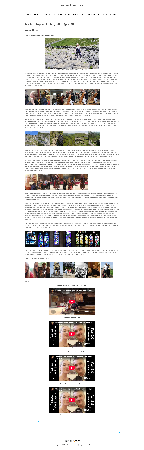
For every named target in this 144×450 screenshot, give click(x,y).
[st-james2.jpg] (56, 182)
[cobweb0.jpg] (31, 97)
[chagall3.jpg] (56, 239)
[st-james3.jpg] (69, 182)
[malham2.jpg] (69, 138)
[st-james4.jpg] (81, 182)
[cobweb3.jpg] (69, 97)
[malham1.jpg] (56, 138)
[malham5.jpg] (94, 138)
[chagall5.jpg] (81, 239)
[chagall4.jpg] (69, 239)
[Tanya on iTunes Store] (68, 440)
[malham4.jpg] (81, 138)
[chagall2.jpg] (44, 239)
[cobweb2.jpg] (56, 97)
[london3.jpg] (69, 270)
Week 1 (31, 422)
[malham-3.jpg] (31, 138)
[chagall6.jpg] (94, 239)
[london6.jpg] (107, 270)
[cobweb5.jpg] (94, 97)
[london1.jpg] (44, 270)
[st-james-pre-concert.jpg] (31, 182)
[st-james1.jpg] (44, 182)
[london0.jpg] (31, 270)
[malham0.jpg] (44, 138)
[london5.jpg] (94, 270)
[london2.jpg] (56, 270)
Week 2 (38, 422)
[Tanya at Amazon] (76, 440)
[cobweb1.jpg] (44, 97)
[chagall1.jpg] (31, 239)
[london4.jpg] (81, 270)
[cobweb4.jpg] (81, 97)
